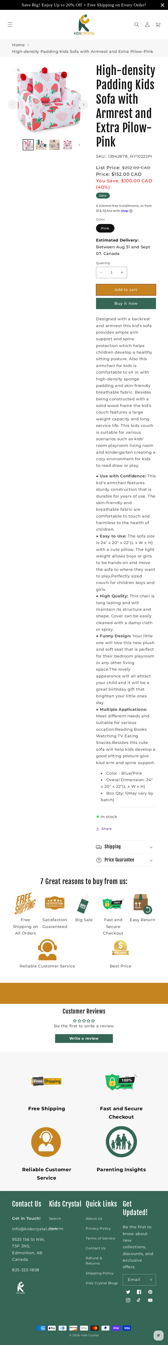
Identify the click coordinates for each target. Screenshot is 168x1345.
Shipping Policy (100, 1273)
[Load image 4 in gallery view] (67, 145)
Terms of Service (100, 1238)
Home (18, 45)
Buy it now (126, 303)
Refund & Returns (94, 1260)
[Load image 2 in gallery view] (41, 145)
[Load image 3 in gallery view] (54, 145)
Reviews (56, 1228)
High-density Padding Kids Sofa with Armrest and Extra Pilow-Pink (82, 51)
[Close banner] (162, 5)
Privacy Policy (98, 1228)
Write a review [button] (83, 1038)
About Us (94, 1218)
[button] (10, 24)
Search (55, 1218)
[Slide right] (83, 104)
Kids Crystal (90, 1335)
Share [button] (107, 829)
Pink (105, 228)
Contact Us (96, 1248)
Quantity (103, 263)
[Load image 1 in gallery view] (28, 145)
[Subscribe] (150, 1280)
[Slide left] (12, 104)
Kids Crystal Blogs (102, 1283)
